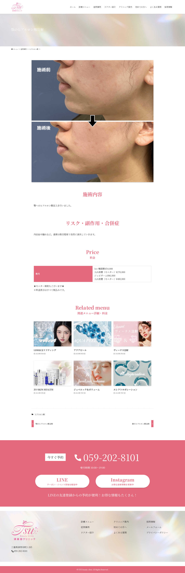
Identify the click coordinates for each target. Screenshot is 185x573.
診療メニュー (87, 521)
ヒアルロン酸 (40, 414)
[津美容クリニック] (17, 7)
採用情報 (150, 521)
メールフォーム (153, 527)
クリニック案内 (121, 521)
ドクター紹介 (87, 532)
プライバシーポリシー (157, 532)
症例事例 (85, 527)
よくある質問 (120, 532)
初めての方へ (120, 527)
